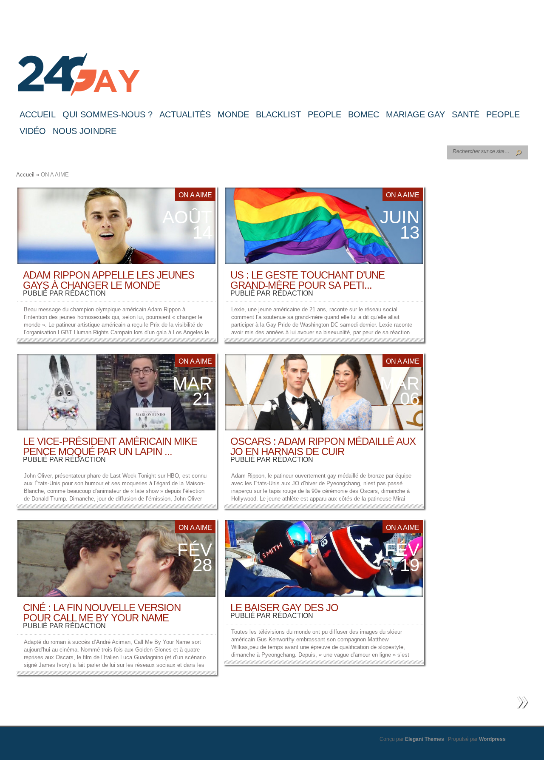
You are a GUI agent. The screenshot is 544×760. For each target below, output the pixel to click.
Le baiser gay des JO (284, 607)
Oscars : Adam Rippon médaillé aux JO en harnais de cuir (323, 446)
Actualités (185, 114)
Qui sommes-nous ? (107, 114)
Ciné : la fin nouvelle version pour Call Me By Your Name (102, 612)
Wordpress (492, 739)
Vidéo (33, 131)
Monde (233, 114)
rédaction (85, 293)
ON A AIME (195, 195)
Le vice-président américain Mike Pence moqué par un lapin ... (110, 446)
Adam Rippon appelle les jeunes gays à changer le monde (108, 280)
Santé (465, 114)
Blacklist (278, 114)
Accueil (38, 114)
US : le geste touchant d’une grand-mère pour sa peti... (307, 280)
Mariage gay (415, 114)
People (324, 114)
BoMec (363, 114)
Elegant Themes (424, 739)
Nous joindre (84, 131)
